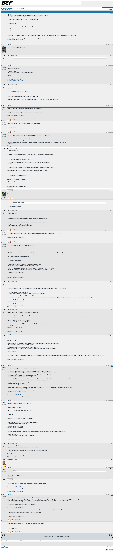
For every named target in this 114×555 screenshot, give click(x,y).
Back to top (2, 44)
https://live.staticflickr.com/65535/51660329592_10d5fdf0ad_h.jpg (15, 102)
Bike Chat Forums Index (4, 9)
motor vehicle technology (50, 317)
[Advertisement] (97, 3)
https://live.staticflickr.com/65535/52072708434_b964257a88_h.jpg (15, 455)
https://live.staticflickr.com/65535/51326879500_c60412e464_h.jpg (15, 80)
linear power (17, 378)
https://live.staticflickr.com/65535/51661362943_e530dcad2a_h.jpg (15, 39)
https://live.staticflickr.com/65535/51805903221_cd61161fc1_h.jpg (15, 327)
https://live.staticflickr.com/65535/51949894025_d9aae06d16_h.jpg (15, 301)
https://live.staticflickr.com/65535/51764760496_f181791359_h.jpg (15, 277)
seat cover (37, 112)
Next (112, 9)
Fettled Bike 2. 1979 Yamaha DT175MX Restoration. (12, 8)
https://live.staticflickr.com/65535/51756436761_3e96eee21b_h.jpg (15, 237)
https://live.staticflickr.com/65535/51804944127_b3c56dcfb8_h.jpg (15, 331)
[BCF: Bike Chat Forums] (7, 4)
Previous (107, 9)
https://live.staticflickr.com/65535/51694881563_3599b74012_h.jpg (15, 115)
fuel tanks (26, 35)
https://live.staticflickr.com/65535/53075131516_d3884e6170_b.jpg (15, 507)
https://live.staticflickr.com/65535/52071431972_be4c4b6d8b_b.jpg (15, 491)
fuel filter (12, 38)
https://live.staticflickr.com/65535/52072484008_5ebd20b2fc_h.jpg (15, 427)
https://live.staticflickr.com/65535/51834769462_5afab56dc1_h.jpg (15, 394)
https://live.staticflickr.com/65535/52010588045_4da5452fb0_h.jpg (15, 359)
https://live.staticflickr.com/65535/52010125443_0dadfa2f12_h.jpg (15, 362)
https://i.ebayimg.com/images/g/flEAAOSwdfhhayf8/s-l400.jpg (14, 486)
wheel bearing (13, 224)
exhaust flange (32, 412)
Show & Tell (8, 9)
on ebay (17, 295)
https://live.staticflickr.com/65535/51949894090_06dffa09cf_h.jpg (15, 305)
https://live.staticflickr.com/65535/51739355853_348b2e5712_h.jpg (15, 140)
